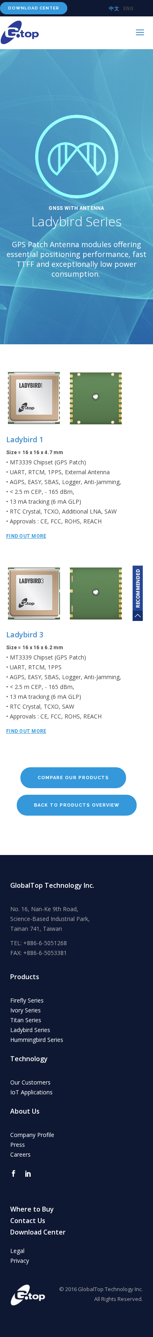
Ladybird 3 (24, 634)
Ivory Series (25, 1010)
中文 (114, 8)
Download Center (33, 8)
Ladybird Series (30, 1030)
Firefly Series (27, 1000)
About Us (25, 1111)
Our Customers (30, 1082)
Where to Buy (32, 1209)
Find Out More (26, 536)
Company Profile (32, 1135)
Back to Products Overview (77, 805)
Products (24, 976)
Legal (17, 1251)
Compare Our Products (73, 777)
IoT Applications (31, 1092)
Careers (20, 1154)
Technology (29, 1058)
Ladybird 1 (24, 439)
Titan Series (25, 1020)
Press (17, 1144)
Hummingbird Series (36, 1040)
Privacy (19, 1260)
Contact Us (27, 1220)
